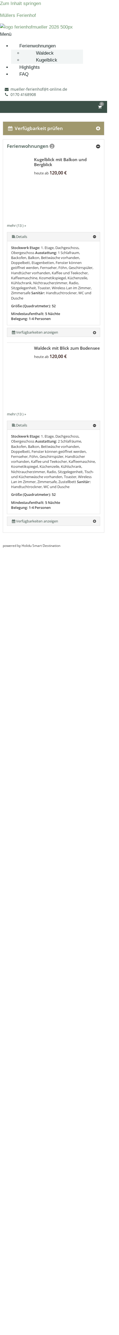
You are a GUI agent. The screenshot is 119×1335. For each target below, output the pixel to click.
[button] (59, 34)
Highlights (29, 67)
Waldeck (45, 53)
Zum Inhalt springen (20, 3)
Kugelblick (46, 60)
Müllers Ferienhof (18, 15)
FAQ (24, 74)
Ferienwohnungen (37, 46)
